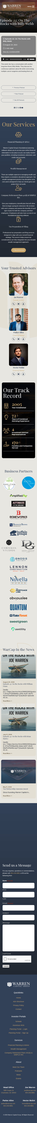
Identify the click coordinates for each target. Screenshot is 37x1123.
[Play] (4, 59)
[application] (18, 59)
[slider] (32, 59)
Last (4, 899)
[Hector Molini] (18, 355)
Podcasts (18, 1071)
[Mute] (28, 59)
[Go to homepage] (12, 6)
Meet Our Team (18, 1067)
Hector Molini (18, 367)
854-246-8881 (15, 873)
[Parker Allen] (18, 319)
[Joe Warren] (18, 284)
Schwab (18, 1021)
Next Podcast (19, 94)
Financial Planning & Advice (18, 1045)
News (18, 1075)
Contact (18, 1009)
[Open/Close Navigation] (33, 6)
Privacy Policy (18, 1005)
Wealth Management (18, 1049)
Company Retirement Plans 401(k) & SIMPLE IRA (18, 1054)
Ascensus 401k (18, 1025)
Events (18, 1078)
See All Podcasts (19, 100)
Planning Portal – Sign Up (18, 1033)
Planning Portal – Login (18, 1029)
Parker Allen (18, 332)
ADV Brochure (18, 1001)
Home (18, 998)
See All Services (19, 250)
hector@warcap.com (29, 1103)
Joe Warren (18, 297)
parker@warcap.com (8, 1103)
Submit (6, 966)
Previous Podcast (19, 87)
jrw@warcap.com (30, 1090)
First (4, 890)
